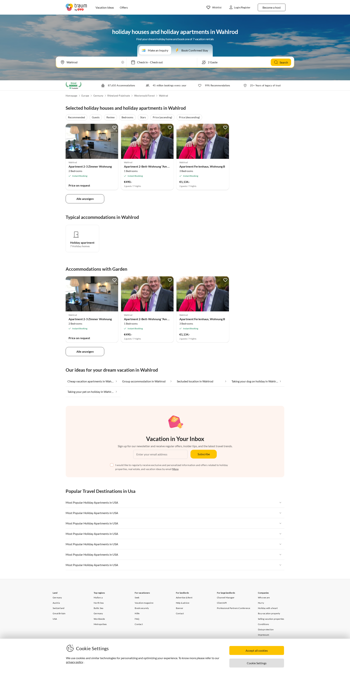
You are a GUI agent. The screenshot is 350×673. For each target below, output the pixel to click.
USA (55, 619)
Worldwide (99, 619)
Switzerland (58, 608)
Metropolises (100, 624)
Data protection (266, 629)
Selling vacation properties (271, 619)
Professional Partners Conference (233, 608)
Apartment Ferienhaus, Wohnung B (202, 166)
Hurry (261, 602)
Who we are (264, 597)
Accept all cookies (257, 650)
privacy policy (74, 662)
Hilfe (137, 613)
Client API (222, 602)
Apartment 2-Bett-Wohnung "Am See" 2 (150, 166)
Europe (85, 95)
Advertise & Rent (184, 597)
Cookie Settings (257, 663)
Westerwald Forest (144, 95)
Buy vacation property (269, 613)
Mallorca (98, 597)
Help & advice (182, 602)
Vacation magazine (144, 602)
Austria (56, 602)
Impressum (263, 634)
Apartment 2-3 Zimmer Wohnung (90, 166)
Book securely (142, 608)
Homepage (71, 95)
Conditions (263, 624)
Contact (139, 624)
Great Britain (59, 613)
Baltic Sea (98, 608)
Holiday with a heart (268, 608)
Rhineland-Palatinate (118, 95)
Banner (179, 608)
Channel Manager (225, 597)
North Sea (99, 602)
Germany (98, 95)
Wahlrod (163, 95)
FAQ (137, 619)
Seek (137, 597)
